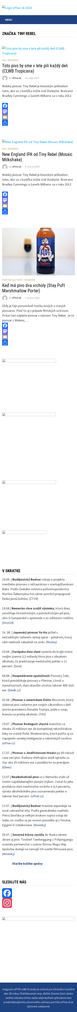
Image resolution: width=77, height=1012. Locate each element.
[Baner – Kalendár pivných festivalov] (38, 934)
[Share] (38, 123)
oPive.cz (8, 743)
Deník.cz (14, 690)
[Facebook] (38, 106)
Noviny (51, 642)
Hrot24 (8, 623)
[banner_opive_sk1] (29, 381)
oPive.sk (16, 78)
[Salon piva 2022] (24, 545)
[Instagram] (38, 903)
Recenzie (13, 60)
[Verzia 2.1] (29, 442)
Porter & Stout (12, 279)
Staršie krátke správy (27, 863)
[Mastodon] (38, 111)
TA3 (42, 714)
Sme (18, 666)
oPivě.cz (37, 796)
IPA (4, 60)
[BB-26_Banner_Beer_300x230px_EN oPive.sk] (29, 501)
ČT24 (33, 599)
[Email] (38, 117)
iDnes (6, 767)
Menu (8, 19)
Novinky (39, 825)
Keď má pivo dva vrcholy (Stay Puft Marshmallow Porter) (33, 288)
